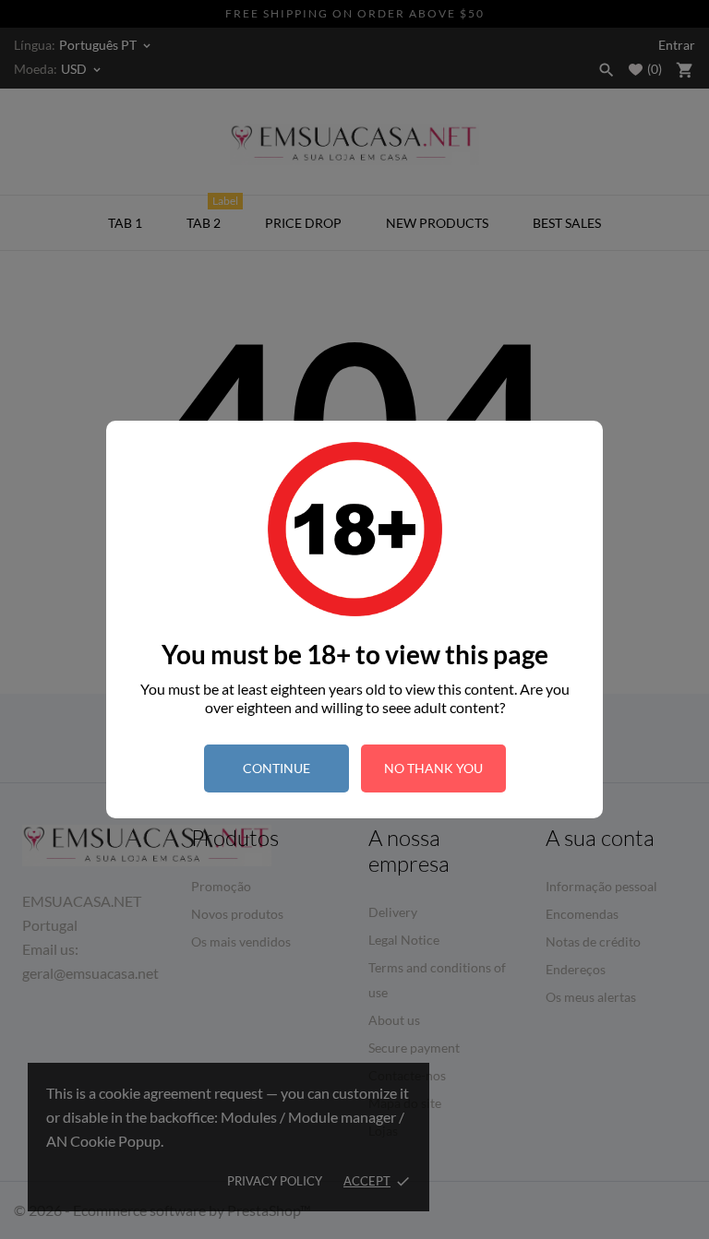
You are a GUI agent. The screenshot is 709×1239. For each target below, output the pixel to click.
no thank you (433, 768)
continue (276, 768)
